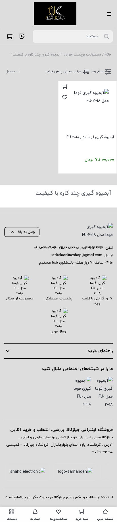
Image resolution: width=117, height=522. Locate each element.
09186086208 (68, 247)
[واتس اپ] (82, 393)
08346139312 (92, 247)
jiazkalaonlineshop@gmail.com (76, 255)
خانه (108, 54)
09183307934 (45, 247)
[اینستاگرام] (104, 393)
